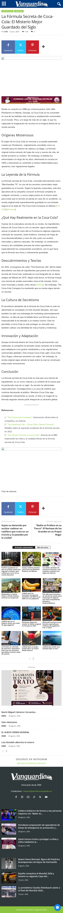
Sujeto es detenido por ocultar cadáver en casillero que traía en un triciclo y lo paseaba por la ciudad (15, 531)
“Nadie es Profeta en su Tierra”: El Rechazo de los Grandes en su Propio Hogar (48, 530)
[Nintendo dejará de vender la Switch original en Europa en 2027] (31, 613)
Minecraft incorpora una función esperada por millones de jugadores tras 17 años (51, 625)
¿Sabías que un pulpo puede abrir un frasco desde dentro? (30, 648)
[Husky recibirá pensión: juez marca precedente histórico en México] (31, 559)
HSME (3, 736)
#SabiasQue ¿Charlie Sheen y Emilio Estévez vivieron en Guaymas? (10, 596)
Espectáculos (6, 591)
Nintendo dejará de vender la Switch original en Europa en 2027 (31, 624)
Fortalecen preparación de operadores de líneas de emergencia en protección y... (39, 826)
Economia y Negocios (50, 591)
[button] (31, 688)
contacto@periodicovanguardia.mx (37, 791)
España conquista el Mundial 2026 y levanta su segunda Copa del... (36, 875)
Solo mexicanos (9, 722)
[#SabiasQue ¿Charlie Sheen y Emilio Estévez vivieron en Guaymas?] (11, 585)
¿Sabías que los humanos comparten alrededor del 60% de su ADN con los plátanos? (31, 596)
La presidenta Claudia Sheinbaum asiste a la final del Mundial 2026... (39, 889)
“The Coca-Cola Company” (19, 417)
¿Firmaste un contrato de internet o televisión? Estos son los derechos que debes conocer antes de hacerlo (11, 650)
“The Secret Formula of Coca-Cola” (23, 435)
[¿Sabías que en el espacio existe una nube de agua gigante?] (11, 613)
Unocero (11, 209)
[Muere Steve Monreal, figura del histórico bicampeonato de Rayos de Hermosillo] (8, 863)
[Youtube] (46, 797)
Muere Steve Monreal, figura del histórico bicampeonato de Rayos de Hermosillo (39, 860)
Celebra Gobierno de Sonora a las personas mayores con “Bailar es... (40, 812)
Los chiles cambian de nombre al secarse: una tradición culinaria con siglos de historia (51, 570)
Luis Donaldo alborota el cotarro (17, 742)
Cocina (45, 565)
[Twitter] (41, 797)
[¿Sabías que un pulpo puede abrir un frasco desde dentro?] (31, 638)
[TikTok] (35, 797)
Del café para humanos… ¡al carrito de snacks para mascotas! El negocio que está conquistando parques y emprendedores (52, 598)
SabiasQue (19, 11)
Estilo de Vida (7, 11)
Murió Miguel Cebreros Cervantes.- (18, 712)
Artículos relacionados (24, 547)
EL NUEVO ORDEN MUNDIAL (15, 732)
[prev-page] (29, 658)
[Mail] (29, 797)
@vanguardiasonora (31, 763)
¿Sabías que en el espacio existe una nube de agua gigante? (10, 623)
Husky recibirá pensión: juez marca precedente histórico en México (31, 569)
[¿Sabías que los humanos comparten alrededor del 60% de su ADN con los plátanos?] (31, 585)
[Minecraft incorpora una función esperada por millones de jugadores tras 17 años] (52, 613)
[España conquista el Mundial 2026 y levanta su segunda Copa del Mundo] (8, 877)
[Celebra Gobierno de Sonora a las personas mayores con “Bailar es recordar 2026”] (8, 814)
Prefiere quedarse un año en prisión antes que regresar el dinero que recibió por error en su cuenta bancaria (11, 571)
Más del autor (42, 547)
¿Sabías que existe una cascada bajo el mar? (51, 648)
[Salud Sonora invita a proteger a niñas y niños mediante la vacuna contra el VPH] (8, 843)
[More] (43, 47)
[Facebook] (17, 797)
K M (6, 31)
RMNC (3, 716)
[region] (31, 100)
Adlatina (39, 284)
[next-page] (33, 658)
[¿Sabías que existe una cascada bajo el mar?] (52, 638)
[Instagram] (23, 797)
